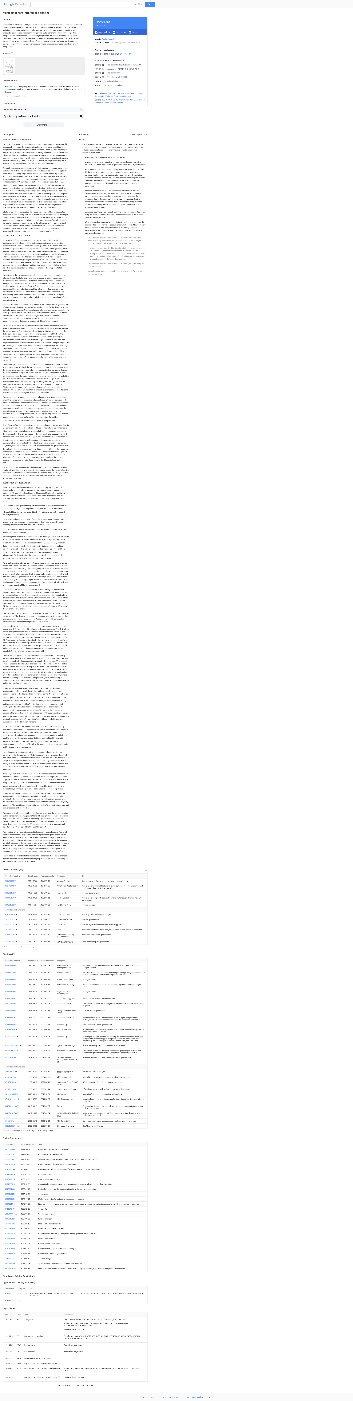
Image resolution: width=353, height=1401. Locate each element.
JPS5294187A (10, 920)
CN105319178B (11, 1113)
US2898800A (10, 881)
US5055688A (10, 1149)
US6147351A (10, 1018)
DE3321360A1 (10, 935)
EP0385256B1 (10, 1159)
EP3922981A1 (10, 1121)
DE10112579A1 (11, 1037)
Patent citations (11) (107, 93)
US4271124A (10, 1169)
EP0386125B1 (10, 1154)
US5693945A (10, 1194)
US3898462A (10, 893)
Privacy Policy (197, 1397)
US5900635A (10, 1004)
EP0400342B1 (10, 1224)
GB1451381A (10, 1174)
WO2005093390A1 (12, 1051)
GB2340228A (10, 1011)
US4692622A (10, 905)
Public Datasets (174, 1397)
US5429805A (10, 1234)
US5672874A (10, 1229)
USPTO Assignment (137, 100)
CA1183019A (10, 1209)
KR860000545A (11, 1214)
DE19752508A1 (11, 1082)
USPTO (109, 100)
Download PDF (104, 32)
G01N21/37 (12, 86)
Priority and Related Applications (118, 96)
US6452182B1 (10, 1030)
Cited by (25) (121, 93)
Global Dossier (110, 103)
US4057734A (10, 1263)
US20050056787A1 (12, 1046)
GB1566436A (10, 1189)
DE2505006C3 (10, 915)
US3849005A (10, 1199)
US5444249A (10, 980)
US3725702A (10, 1239)
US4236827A (10, 1179)
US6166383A (10, 1025)
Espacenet (99, 103)
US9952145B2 (10, 1058)
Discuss (120, 103)
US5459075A (10, 985)
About (145, 1397)
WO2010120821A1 (12, 1094)
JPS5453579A (10, 925)
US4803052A (10, 1244)
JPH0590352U (10, 1072)
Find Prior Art (121, 32)
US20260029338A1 (12, 1126)
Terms (186, 1397)
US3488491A (10, 1204)
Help (208, 1397)
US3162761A (10, 1184)
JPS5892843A (10, 930)
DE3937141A (10, 1294)
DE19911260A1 (11, 1089)
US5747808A (10, 992)
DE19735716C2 (11, 1077)
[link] (44, 89)
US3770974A (10, 886)
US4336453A (10, 898)
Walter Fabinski (108, 39)
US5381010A (10, 973)
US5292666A (10, 966)
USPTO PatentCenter (121, 100)
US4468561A (10, 1254)
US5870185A (10, 999)
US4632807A (10, 1164)
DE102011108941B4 (12, 1099)
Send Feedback (157, 1397)
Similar (134, 32)
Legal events (131, 93)
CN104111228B (11, 1106)
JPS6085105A (10, 942)
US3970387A (10, 1249)
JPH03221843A (11, 1259)
